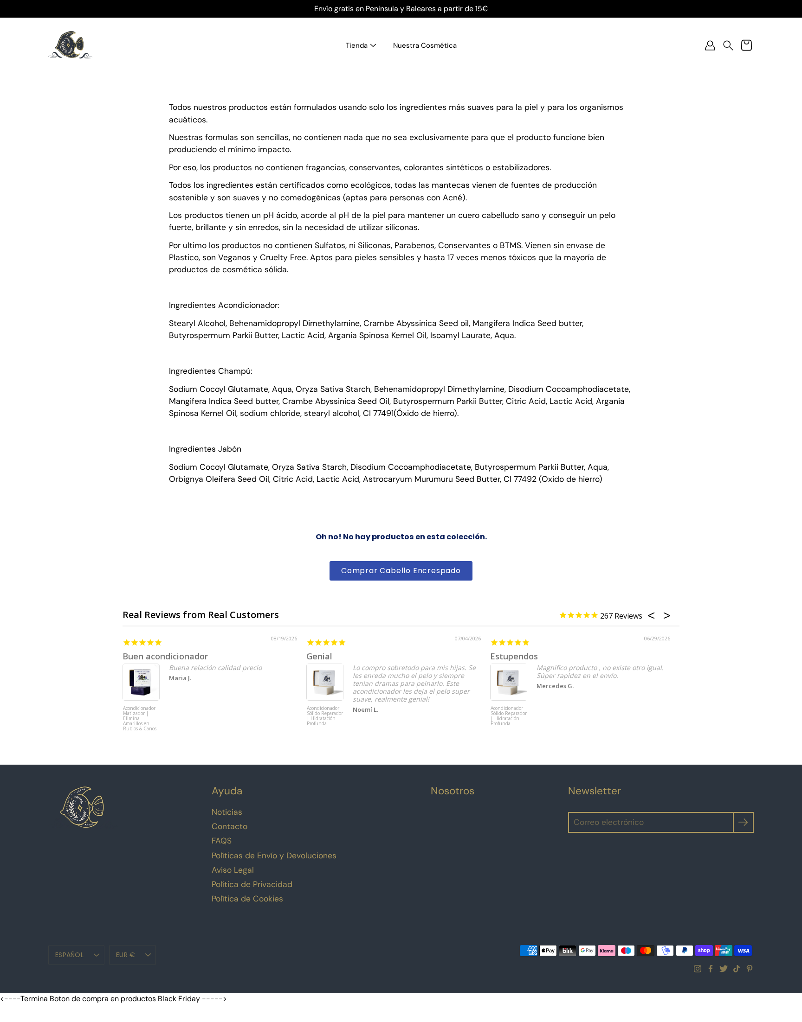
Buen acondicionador (165, 656)
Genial (319, 656)
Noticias (227, 812)
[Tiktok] (736, 968)
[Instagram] (697, 968)
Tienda (357, 45)
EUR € (125, 954)
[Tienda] (373, 45)
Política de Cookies (247, 899)
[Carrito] (746, 45)
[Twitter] (723, 968)
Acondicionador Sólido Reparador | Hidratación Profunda (325, 716)
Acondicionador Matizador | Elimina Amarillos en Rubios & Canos (139, 719)
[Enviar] (743, 822)
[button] (728, 45)
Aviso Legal (233, 870)
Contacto (229, 826)
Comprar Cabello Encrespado (401, 570)
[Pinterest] (749, 968)
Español (69, 954)
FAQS (222, 841)
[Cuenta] (710, 45)
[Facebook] (710, 968)
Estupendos (514, 656)
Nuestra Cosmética (425, 45)
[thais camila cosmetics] (70, 45)
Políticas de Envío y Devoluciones (274, 855)
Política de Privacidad (252, 884)
